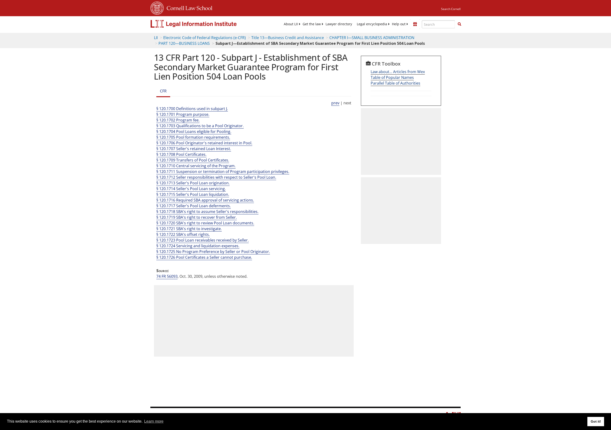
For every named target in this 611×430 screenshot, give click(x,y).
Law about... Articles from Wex (398, 71)
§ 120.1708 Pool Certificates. (181, 154)
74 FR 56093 (167, 276)
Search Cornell (451, 9)
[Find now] (459, 24)
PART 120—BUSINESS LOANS (184, 43)
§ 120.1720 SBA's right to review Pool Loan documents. (205, 223)
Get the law (312, 24)
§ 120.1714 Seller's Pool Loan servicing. (191, 188)
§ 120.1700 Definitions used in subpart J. (192, 108)
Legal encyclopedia (372, 24)
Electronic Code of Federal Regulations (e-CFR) (204, 37)
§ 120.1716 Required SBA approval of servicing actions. (205, 200)
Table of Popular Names (392, 77)
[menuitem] (290, 24)
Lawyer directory (339, 24)
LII (156, 37)
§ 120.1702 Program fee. (178, 120)
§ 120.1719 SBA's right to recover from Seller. (196, 217)
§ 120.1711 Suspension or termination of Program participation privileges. (222, 171)
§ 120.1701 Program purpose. (182, 114)
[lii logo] (204, 23)
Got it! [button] (596, 421)
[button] (459, 24)
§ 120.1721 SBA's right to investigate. (189, 228)
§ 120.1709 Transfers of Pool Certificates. (192, 160)
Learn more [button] (153, 421)
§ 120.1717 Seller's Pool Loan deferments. (193, 205)
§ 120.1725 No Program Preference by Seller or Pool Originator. (213, 251)
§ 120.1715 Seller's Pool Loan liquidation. (192, 194)
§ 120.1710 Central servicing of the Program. (196, 165)
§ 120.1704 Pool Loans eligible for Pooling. (193, 131)
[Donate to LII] (415, 24)
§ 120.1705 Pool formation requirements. (193, 137)
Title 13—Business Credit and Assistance (287, 37)
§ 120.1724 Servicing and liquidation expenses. (197, 245)
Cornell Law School (188, 7)
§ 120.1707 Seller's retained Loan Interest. (193, 148)
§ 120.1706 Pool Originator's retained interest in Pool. (204, 143)
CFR (163, 91)
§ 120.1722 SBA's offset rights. (183, 234)
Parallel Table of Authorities (395, 83)
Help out (399, 24)
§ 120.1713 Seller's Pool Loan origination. (193, 183)
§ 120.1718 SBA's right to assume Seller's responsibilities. (207, 211)
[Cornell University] (157, 7)
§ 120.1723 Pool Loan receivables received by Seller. (202, 240)
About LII (291, 24)
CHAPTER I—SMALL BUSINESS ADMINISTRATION (371, 37)
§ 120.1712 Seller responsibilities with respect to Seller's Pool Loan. (216, 177)
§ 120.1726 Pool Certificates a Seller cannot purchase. (204, 257)
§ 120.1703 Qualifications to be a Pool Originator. (200, 125)
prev (335, 103)
